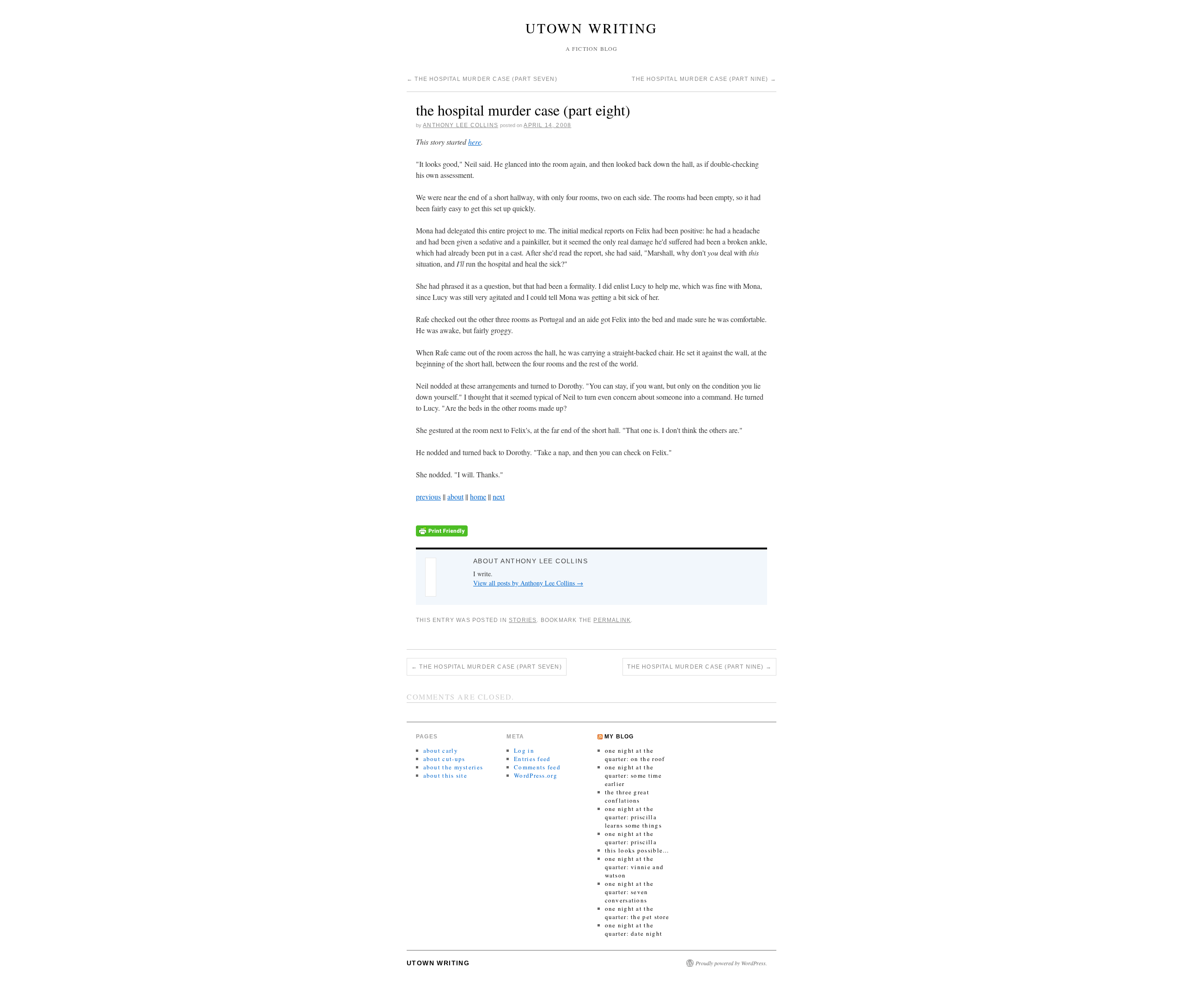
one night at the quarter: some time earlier (633, 775)
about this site (445, 775)
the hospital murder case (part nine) (704, 79)
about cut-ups (444, 759)
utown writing (591, 27)
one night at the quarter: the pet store (637, 912)
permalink (612, 620)
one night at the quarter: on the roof (635, 754)
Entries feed (532, 759)
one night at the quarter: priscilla (631, 837)
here (474, 141)
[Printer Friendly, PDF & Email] (442, 530)
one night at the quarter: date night (634, 929)
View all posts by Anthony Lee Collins (528, 583)
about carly (440, 750)
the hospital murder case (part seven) (482, 79)
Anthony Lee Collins (460, 125)
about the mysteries (453, 767)
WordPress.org (535, 775)
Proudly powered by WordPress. (731, 963)
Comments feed (537, 767)
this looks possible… (637, 850)
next (499, 496)
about (455, 496)
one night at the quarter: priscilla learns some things (633, 816)
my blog (619, 736)
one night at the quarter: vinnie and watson (634, 866)
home (478, 496)
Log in (524, 750)
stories (523, 620)
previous (428, 496)
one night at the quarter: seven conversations (629, 891)
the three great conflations (627, 796)
